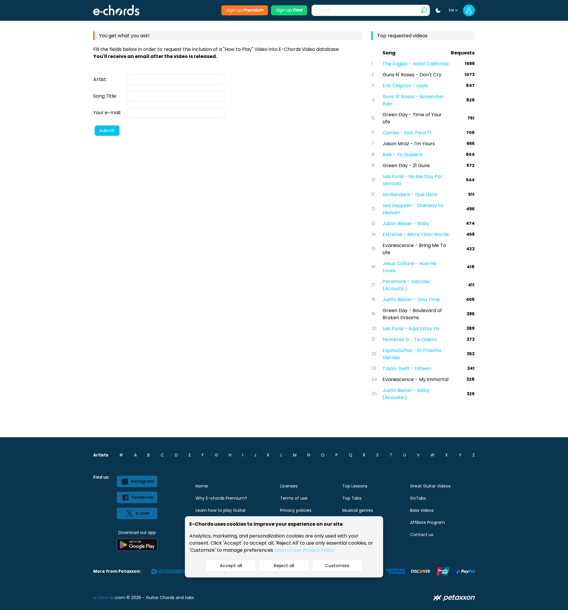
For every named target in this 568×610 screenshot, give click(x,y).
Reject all (284, 565)
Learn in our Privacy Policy (305, 550)
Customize (337, 565)
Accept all (231, 565)
